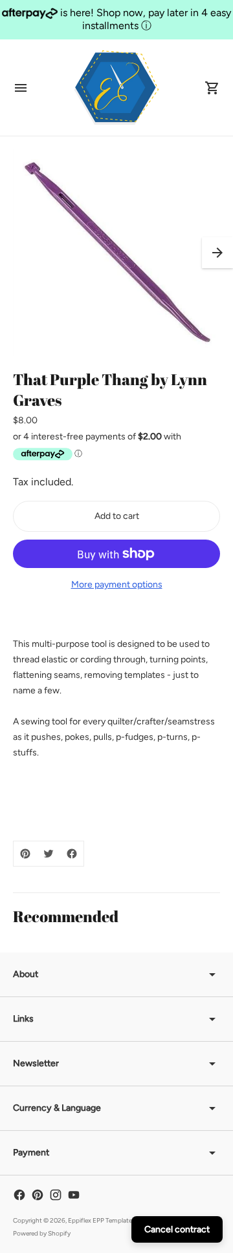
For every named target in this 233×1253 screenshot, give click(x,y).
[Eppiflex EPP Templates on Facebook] (19, 1194)
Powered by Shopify (42, 1233)
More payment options (116, 584)
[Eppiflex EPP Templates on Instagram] (55, 1194)
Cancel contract (177, 1229)
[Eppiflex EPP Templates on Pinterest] (37, 1194)
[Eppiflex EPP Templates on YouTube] (73, 1194)
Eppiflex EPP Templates (101, 1220)
